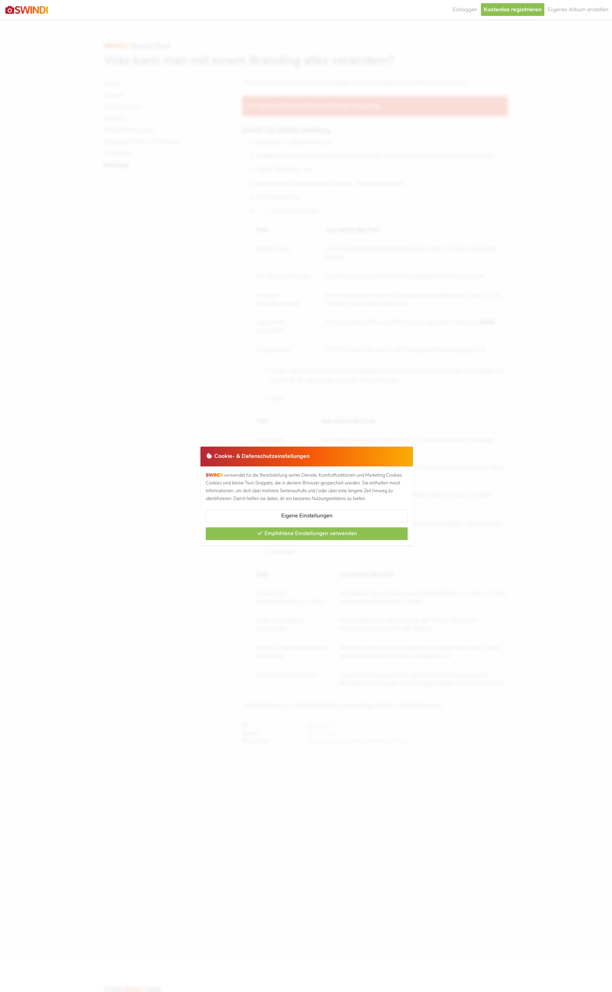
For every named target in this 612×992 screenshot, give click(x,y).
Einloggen (465, 9)
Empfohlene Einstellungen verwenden (310, 533)
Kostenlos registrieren (513, 9)
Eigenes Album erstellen (578, 9)
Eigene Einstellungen (307, 515)
